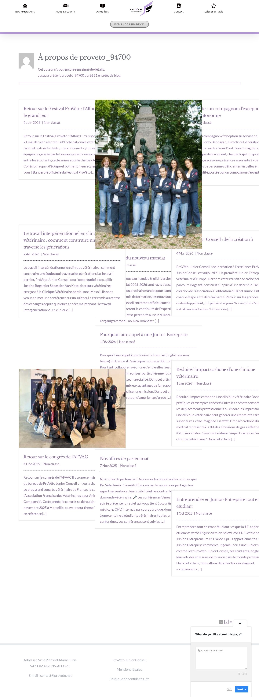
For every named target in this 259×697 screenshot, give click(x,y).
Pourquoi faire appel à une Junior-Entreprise (144, 318)
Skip (229, 689)
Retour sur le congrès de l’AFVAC (56, 441)
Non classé (52, 106)
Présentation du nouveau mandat (132, 242)
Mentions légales (129, 653)
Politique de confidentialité (129, 663)
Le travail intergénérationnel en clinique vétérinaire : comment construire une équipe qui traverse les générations (71, 224)
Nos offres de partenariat (124, 442)
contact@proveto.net (56, 659)
